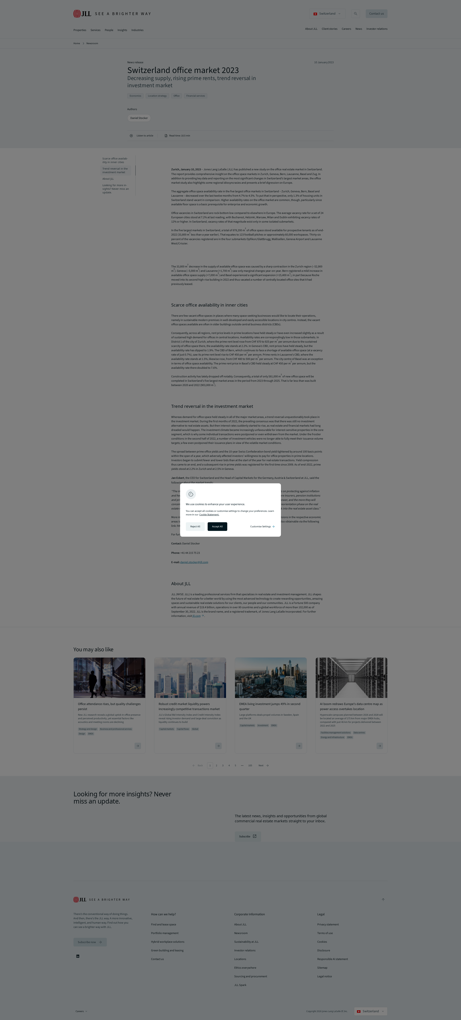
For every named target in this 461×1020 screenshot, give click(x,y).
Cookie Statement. (209, 514)
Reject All (195, 526)
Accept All (217, 526)
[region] (230, 510)
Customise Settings (262, 526)
